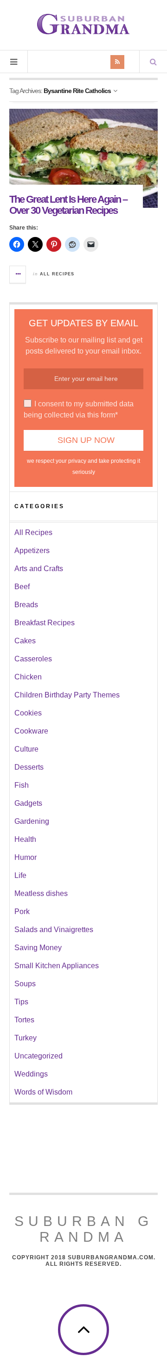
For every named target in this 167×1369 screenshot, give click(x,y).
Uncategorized (38, 1056)
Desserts (29, 767)
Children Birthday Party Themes (67, 695)
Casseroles (33, 659)
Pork (22, 911)
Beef (22, 587)
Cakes (25, 641)
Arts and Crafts (38, 568)
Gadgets (28, 803)
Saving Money (38, 948)
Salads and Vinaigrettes (53, 929)
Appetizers (32, 550)
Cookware (31, 731)
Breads (26, 605)
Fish (21, 785)
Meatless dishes (41, 893)
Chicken (28, 677)
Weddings (31, 1074)
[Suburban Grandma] (83, 24)
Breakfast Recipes (44, 623)
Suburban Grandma (83, 1229)
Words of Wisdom (43, 1092)
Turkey (25, 1038)
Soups (25, 984)
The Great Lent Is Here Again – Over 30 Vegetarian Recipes (68, 204)
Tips (21, 1002)
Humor (25, 857)
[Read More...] (18, 274)
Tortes (24, 1020)
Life (20, 875)
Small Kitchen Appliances (56, 966)
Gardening (31, 821)
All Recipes (57, 274)
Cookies (28, 713)
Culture (26, 749)
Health (25, 839)
